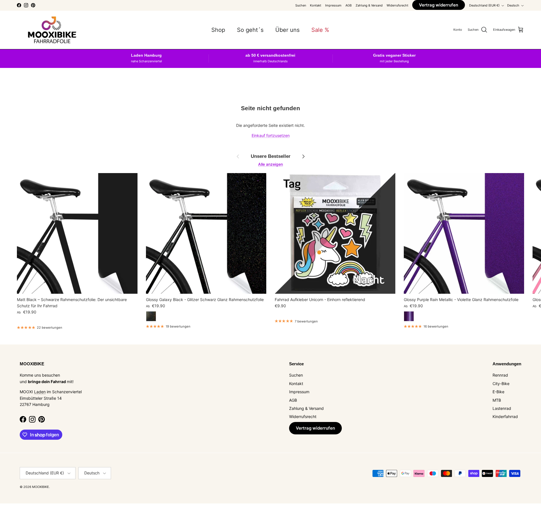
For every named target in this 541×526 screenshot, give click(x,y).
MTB (497, 400)
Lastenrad (502, 408)
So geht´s (250, 29)
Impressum (333, 5)
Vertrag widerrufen (438, 5)
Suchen (300, 5)
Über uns (287, 29)
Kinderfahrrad (505, 416)
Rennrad (500, 375)
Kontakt (315, 5)
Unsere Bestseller (271, 156)
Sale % (320, 29)
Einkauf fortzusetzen (271, 135)
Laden (40, 391)
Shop (218, 29)
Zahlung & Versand (369, 5)
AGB (348, 5)
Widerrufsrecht (397, 5)
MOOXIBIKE (40, 487)
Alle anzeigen (270, 164)
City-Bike (501, 383)
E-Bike (498, 391)
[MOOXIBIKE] (52, 29)
